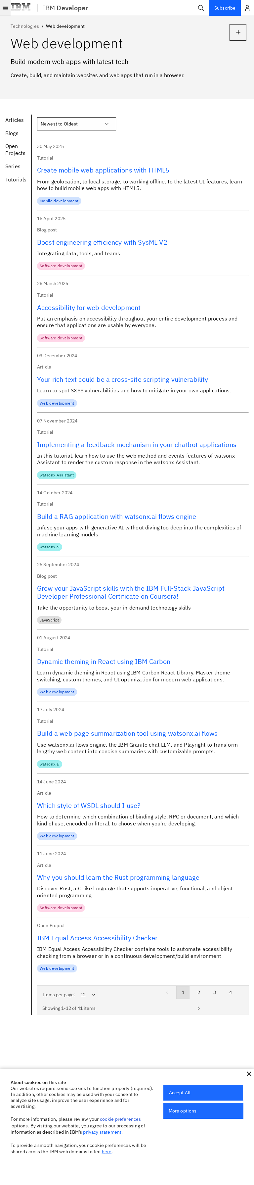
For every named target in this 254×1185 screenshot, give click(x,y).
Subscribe (224, 8)
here (107, 1152)
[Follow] (238, 32)
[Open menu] (5, 8)
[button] (201, 8)
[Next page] (198, 1008)
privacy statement (102, 1132)
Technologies (25, 26)
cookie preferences (120, 1119)
